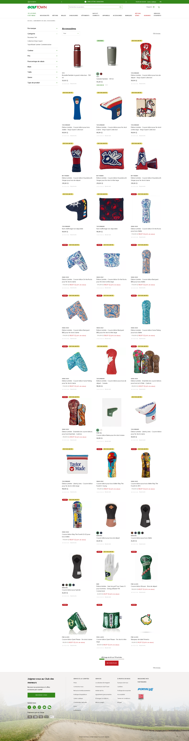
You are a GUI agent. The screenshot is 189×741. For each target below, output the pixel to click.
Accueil (30, 21)
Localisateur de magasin (102, 683)
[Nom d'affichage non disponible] (77, 209)
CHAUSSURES (73, 15)
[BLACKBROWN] (97, 532)
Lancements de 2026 (40, 21)
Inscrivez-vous (41, 695)
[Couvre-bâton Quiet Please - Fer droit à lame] (77, 620)
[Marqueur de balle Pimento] (146, 620)
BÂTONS (55, 15)
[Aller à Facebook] (29, 707)
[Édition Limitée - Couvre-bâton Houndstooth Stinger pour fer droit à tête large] (111, 159)
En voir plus (112, 663)
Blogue (119, 702)
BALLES (63, 15)
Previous (61, 2)
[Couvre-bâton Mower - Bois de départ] (146, 567)
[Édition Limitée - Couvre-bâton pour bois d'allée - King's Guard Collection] (77, 108)
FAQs (75, 683)
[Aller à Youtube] (44, 707)
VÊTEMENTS (85, 15)
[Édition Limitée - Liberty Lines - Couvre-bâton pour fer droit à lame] (146, 412)
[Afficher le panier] (159, 7)
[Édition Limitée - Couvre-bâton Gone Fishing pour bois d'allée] (146, 311)
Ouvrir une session (141, 2)
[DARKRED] (101, 73)
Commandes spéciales (80, 702)
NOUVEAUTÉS (44, 15)
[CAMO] (132, 532)
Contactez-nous (78, 687)
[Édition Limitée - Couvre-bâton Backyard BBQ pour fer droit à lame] (77, 311)
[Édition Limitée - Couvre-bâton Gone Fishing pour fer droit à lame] (77, 361)
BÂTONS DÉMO (138, 14)
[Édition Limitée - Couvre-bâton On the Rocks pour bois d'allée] (146, 209)
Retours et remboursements (82, 691)
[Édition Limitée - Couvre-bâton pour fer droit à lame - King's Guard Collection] (111, 108)
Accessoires (51, 21)
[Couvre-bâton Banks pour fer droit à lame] (111, 412)
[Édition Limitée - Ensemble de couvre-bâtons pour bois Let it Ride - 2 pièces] (146, 361)
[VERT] (97, 430)
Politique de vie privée (124, 691)
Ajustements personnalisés (103, 694)
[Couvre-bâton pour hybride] (77, 567)
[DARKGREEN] (97, 73)
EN (160, 2)
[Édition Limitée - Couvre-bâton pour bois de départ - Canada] (111, 361)
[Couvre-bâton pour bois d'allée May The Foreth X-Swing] (111, 464)
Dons (75, 706)
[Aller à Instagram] (39, 707)
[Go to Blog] (54, 707)
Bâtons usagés (99, 702)
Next (126, 2)
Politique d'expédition (80, 694)
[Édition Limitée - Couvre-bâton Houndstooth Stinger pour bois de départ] (77, 159)
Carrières (120, 687)
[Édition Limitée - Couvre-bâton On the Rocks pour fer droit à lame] (77, 260)
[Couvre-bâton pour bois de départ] (111, 515)
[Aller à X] (34, 707)
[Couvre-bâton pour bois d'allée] (146, 515)
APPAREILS (106, 15)
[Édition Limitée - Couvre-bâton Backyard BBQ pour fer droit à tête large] (111, 311)
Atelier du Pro (99, 691)
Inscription (33, 2)
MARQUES (128, 15)
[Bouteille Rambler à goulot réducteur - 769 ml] (77, 56)
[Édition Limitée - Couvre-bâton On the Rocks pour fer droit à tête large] (111, 260)
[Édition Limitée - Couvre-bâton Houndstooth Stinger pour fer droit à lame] (146, 159)
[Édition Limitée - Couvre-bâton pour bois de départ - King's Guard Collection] (146, 56)
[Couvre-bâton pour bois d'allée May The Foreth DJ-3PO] (146, 464)
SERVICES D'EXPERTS (157, 14)
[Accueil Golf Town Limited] (37, 7)
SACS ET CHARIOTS (96, 14)
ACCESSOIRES (117, 15)
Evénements (77, 710)
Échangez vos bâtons (101, 698)
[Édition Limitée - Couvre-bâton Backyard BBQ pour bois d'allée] (146, 260)
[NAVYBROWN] (101, 532)
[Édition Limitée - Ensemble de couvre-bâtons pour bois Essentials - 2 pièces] (77, 412)
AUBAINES (147, 15)
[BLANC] (101, 430)
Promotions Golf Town (102, 687)
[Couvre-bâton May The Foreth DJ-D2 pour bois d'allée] (77, 515)
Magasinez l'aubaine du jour (93, 2)
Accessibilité (121, 694)
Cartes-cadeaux (151, 2)
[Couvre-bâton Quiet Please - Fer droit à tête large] (111, 620)
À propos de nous (122, 683)
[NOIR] (139, 532)
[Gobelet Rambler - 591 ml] (111, 56)
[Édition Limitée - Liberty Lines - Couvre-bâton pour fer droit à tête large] (77, 464)
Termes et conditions (123, 698)
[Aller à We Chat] (49, 707)
